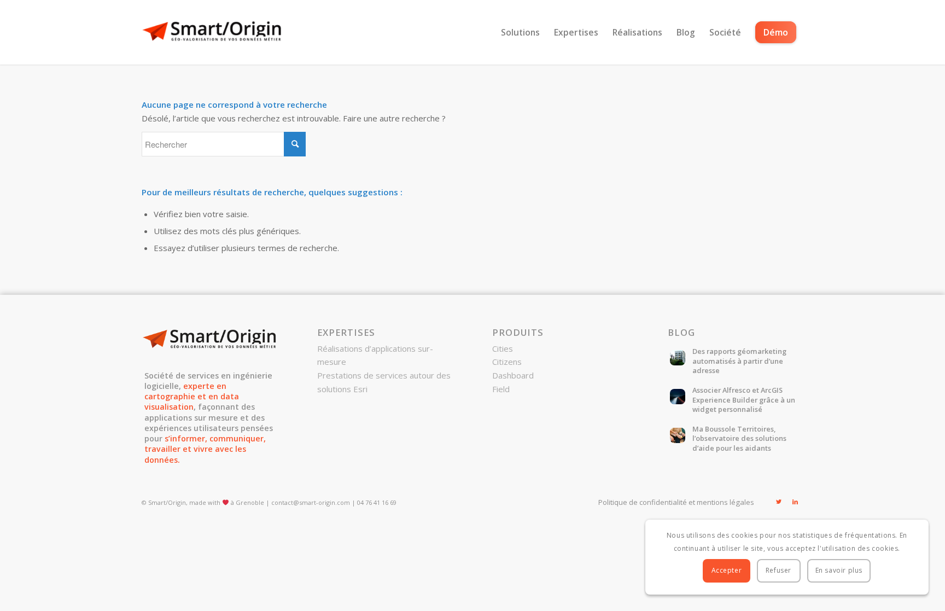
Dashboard (513, 375)
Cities (502, 348)
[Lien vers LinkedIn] (795, 501)
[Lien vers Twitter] (779, 501)
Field (501, 388)
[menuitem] (520, 32)
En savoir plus (838, 570)
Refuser (778, 570)
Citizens (507, 361)
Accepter (726, 570)
